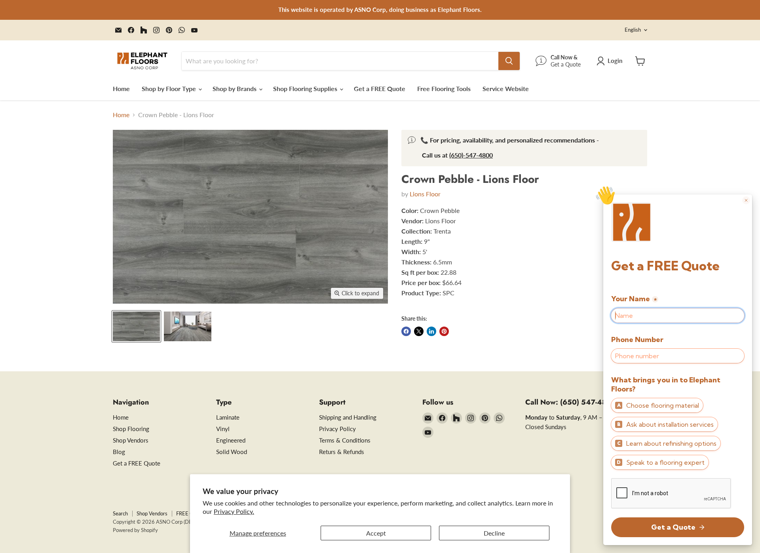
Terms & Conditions (344, 440)
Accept (376, 533)
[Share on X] (419, 331)
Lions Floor (425, 194)
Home (121, 88)
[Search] (509, 61)
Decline (494, 533)
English (633, 30)
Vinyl (223, 428)
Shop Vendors (130, 440)
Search (120, 513)
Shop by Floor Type (170, 88)
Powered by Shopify (135, 530)
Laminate (227, 417)
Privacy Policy (337, 428)
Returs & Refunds (341, 451)
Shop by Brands (235, 88)
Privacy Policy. (234, 511)
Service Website (506, 88)
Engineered (230, 440)
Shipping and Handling (347, 417)
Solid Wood (231, 451)
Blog (119, 451)
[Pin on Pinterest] (444, 331)
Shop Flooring (131, 428)
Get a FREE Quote (379, 88)
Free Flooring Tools (444, 88)
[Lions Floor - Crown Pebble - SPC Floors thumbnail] (136, 326)
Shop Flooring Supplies (306, 88)
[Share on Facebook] (406, 331)
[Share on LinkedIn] (431, 331)
